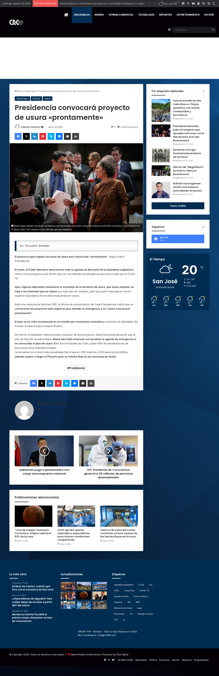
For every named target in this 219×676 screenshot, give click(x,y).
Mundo (99, 14)
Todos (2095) (178, 205)
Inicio (20, 91)
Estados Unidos (121, 596)
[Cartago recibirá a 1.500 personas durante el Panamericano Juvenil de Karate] (99, 586)
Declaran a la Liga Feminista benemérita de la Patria (187, 153)
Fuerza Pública (140, 596)
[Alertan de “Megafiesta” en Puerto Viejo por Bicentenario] (161, 170)
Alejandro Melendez (31, 127)
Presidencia (77, 368)
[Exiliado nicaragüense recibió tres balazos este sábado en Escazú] (161, 190)
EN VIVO (209, 14)
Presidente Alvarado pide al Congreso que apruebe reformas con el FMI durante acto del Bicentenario (188, 133)
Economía (164, 660)
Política (36, 98)
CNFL (116, 590)
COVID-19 (144, 590)
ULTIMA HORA (125, 660)
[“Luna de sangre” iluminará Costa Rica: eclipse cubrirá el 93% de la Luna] (33, 516)
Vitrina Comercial (121, 14)
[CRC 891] (14, 22)
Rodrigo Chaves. (145, 614)
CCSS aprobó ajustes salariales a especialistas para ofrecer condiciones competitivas (73, 534)
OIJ (131, 614)
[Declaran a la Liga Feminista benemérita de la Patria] (161, 155)
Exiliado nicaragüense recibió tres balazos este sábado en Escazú (187, 187)
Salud (47, 98)
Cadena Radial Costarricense (85, 654)
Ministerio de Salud (123, 608)
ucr (124, 619)
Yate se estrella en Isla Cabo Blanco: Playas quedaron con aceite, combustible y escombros (187, 108)
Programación (201, 660)
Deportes (165, 14)
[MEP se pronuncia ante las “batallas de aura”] (99, 605)
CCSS (141, 584)
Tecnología (146, 14)
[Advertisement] (109, 53)
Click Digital (122, 654)
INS (129, 602)
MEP (138, 602)
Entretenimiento (188, 14)
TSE (116, 619)
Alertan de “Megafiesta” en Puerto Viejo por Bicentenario (188, 170)
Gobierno (118, 602)
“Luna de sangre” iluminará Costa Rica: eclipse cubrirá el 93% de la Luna (33, 533)
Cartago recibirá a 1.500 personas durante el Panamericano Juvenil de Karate (101, 3)
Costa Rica (129, 590)
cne (150, 584)
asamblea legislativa (123, 584)
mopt (139, 608)
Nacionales (82, 14)
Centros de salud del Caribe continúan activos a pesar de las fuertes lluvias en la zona (118, 533)
